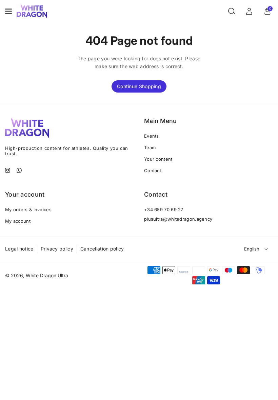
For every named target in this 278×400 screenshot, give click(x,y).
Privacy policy (57, 249)
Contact (152, 170)
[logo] (27, 127)
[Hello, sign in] (249, 11)
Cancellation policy (102, 249)
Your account (25, 194)
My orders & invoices (28, 209)
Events (151, 136)
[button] (9, 11)
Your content (158, 159)
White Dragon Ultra (47, 275)
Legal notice (19, 249)
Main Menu (160, 120)
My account (18, 221)
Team (150, 147)
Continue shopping (139, 86)
